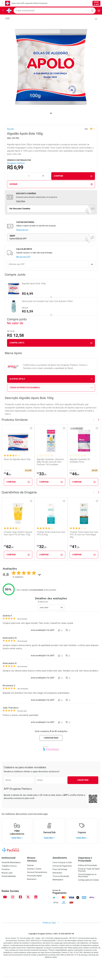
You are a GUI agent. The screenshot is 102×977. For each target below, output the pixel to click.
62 (8, 546)
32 (41, 546)
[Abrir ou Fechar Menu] (3, 10)
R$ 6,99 (27, 293)
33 (41, 474)
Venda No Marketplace (11, 862)
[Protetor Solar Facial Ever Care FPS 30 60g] (51, 513)
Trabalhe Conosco (9, 866)
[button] (51, 67)
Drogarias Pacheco (16, 163)
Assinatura (31, 879)
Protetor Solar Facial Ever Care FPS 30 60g (51, 533)
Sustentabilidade (9, 876)
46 (74, 474)
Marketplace (58, 880)
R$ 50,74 (73, 470)
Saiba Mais (20, 201)
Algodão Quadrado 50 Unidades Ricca (80, 460)
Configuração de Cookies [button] (88, 880)
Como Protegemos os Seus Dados (87, 875)
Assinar (13, 184)
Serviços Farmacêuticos (37, 872)
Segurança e (85, 859)
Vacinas (30, 865)
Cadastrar (82, 780)
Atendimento (60, 857)
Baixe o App (96, 3)
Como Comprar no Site (62, 862)
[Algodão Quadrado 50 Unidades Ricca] (84, 440)
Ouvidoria (6, 869)
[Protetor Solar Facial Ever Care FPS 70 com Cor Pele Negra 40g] (84, 513)
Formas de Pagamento (62, 866)
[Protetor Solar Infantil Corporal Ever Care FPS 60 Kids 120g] (18, 513)
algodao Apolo (17, 379)
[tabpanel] (51, 67)
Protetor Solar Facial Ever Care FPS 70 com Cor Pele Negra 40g (84, 534)
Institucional (8, 857)
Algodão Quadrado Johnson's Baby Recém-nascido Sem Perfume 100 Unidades (50, 462)
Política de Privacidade (87, 865)
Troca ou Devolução (61, 876)
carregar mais (51, 738)
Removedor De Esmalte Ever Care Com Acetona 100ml (47, 301)
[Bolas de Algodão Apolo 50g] (18, 440)
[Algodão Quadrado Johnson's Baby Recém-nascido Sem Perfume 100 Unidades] (51, 440)
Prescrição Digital (34, 876)
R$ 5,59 (27, 311)
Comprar (58, 176)
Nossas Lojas (7, 873)
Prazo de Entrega (60, 869)
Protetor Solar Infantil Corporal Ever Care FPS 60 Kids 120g (18, 533)
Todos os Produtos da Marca (25, 388)
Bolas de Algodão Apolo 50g (17, 459)
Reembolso (57, 873)
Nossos (32, 859)
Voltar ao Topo (49, 922)
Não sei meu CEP (23, 257)
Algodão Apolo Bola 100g (34, 283)
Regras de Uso (22, 230)
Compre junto (17, 343)
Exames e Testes (34, 869)
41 (74, 546)
